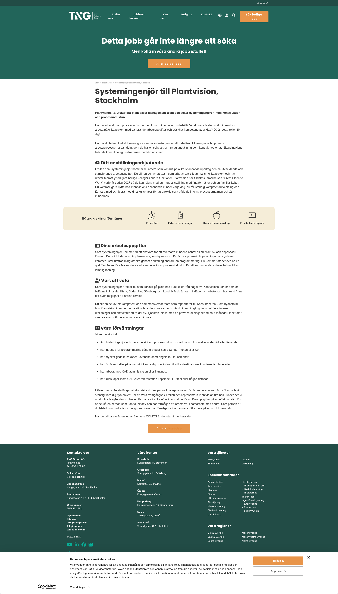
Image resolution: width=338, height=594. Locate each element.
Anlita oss (114, 16)
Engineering (250, 503)
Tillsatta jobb (107, 83)
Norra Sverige (249, 540)
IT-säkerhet (250, 492)
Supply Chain (251, 510)
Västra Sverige (216, 536)
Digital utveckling (253, 489)
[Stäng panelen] (308, 557)
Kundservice (214, 486)
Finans (211, 494)
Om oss (164, 16)
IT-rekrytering (249, 482)
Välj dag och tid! (76, 476)
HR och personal (217, 498)
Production (250, 507)
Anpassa (276, 570)
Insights (186, 14)
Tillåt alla (278, 560)
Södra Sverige (215, 540)
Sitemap (72, 519)
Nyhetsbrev (74, 515)
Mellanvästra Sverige (253, 536)
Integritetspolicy (77, 522)
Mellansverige (249, 532)
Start (97, 83)
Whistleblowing (76, 529)
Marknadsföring (216, 506)
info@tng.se (73, 462)
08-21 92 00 (262, 3)
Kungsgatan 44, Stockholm (82, 487)
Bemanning (214, 463)
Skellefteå (143, 522)
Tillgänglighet (75, 526)
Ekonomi (212, 490)
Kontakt (206, 14)
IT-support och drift (254, 485)
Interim (246, 459)
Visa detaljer (77, 587)
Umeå (140, 512)
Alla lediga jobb (169, 63)
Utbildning (247, 463)
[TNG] (85, 16)
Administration (215, 482)
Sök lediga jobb (254, 16)
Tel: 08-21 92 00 (76, 466)
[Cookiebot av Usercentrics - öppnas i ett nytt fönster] (46, 587)
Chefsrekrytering (217, 510)
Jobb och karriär (137, 16)
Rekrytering (214, 459)
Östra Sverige (215, 532)
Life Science (214, 514)
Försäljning (214, 502)
